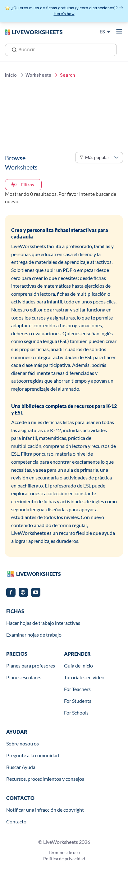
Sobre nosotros (22, 743)
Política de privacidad (64, 858)
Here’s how (64, 13)
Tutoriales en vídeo (84, 677)
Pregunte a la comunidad (32, 755)
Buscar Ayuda (20, 767)
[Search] (12, 49)
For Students (77, 701)
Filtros (27, 184)
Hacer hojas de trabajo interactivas (43, 623)
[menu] (119, 32)
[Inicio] (33, 31)
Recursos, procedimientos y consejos (45, 779)
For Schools (76, 712)
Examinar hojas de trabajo (34, 635)
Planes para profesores (30, 665)
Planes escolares (23, 677)
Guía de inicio (78, 665)
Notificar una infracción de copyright (45, 810)
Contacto (16, 821)
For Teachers (77, 689)
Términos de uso (64, 852)
